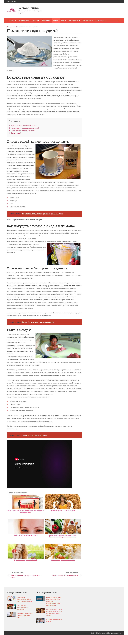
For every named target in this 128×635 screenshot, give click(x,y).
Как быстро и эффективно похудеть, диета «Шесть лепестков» (24, 599)
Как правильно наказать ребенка (54, 620)
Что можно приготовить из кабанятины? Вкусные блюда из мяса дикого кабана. (54, 612)
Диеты (55, 20)
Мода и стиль (24, 20)
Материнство (74, 20)
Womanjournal (11, 26)
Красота (35, 20)
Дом (63, 20)
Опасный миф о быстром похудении (22, 130)
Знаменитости (101, 20)
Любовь (11, 20)
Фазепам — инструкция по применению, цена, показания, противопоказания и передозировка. (53, 601)
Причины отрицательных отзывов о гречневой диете (25, 615)
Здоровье (45, 20)
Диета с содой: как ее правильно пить (23, 126)
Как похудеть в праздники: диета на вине (25, 575)
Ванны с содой (15, 133)
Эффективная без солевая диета (65, 574)
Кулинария (87, 20)
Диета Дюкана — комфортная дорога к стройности (23, 607)
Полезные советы (13, 1)
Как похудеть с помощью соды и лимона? (24, 128)
